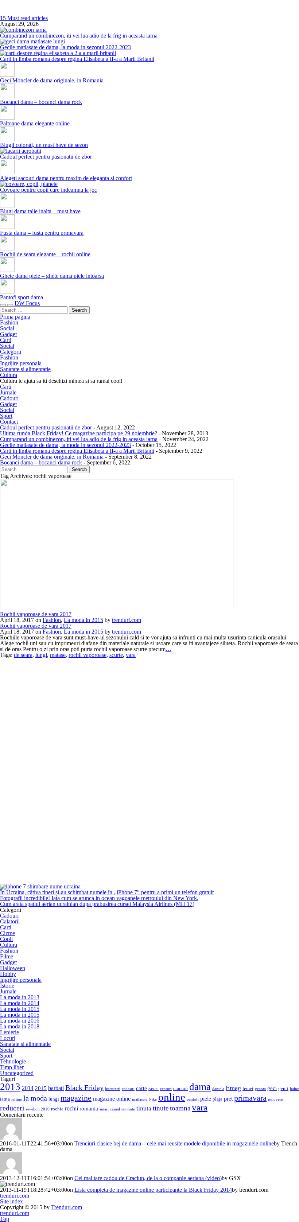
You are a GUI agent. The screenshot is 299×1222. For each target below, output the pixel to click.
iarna (5, 1099)
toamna (180, 1108)
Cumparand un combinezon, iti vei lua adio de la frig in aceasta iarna (79, 35)
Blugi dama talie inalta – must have (40, 211)
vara (131, 655)
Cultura (8, 375)
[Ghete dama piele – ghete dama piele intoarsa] (7, 270)
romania (88, 1109)
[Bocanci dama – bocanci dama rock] (7, 96)
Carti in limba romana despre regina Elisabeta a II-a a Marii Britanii (77, 59)
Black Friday (84, 1087)
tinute (160, 1108)
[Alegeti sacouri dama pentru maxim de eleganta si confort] (7, 172)
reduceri (12, 1108)
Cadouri (9, 398)
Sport (6, 416)
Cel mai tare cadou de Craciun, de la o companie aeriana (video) (148, 1178)
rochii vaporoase (87, 655)
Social (7, 328)
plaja (217, 1099)
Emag (233, 1087)
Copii (6, 939)
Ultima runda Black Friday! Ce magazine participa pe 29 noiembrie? (78, 433)
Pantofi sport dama (21, 297)
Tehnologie (13, 1061)
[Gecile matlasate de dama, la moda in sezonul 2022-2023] (32, 41)
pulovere (275, 1099)
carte (141, 1088)
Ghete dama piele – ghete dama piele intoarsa (52, 276)
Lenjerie (9, 1032)
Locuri (7, 1038)
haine (294, 1089)
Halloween (12, 968)
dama (200, 1086)
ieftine (16, 1099)
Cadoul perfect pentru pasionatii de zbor (46, 156)
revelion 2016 (38, 1109)
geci (272, 1088)
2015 (41, 1088)
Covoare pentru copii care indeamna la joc (48, 190)
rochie (57, 1109)
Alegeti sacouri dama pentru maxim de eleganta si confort (66, 178)
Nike (153, 1099)
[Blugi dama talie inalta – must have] (7, 205)
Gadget (8, 334)
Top (4, 1219)
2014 (28, 1088)
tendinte (128, 1109)
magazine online (112, 1098)
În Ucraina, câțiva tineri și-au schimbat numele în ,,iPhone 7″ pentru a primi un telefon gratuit (107, 892)
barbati (56, 1088)
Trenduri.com (66, 1207)
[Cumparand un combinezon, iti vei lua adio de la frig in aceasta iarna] (23, 30)
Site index (11, 1201)
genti (283, 1088)
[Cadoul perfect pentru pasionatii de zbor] (20, 151)
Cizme (7, 933)
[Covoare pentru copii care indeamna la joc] (29, 184)
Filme (6, 956)
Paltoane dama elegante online (35, 123)
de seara (23, 655)
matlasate (139, 1099)
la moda (35, 1098)
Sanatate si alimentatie (25, 369)
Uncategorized (17, 1073)
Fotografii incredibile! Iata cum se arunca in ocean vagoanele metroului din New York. (99, 898)
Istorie (7, 985)
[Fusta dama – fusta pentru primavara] (7, 227)
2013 (10, 1086)
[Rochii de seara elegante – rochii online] (7, 248)
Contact (9, 422)
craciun (180, 1088)
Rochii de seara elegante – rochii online (45, 254)
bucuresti (112, 1089)
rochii (71, 1108)
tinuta (143, 1108)
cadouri (128, 1089)
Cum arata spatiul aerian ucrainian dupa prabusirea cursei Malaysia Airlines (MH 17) (97, 904)
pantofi (193, 1099)
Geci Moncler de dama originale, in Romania (52, 80)
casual (153, 1089)
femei (247, 1088)
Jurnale (8, 392)
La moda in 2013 (19, 997)
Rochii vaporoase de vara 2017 (35, 614)
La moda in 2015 (83, 620)
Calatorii (10, 921)
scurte (116, 655)
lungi (41, 655)
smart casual (110, 1109)
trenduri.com (149, 3)
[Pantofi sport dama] (7, 291)
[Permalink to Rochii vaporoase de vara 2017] (116, 608)
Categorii (10, 352)
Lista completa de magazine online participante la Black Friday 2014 (153, 1190)
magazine (76, 1097)
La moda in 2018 (19, 1026)
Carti (5, 340)
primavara (250, 1098)
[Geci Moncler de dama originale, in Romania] (7, 74)
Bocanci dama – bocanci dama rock (41, 102)
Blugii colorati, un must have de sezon (44, 145)
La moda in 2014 (19, 1003)
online (171, 1097)
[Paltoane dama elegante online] (7, 117)
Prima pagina (15, 317)
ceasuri (166, 1089)
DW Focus (27, 303)
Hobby (8, 974)
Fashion (9, 322)
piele (205, 1098)
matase (58, 655)
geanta (260, 1089)
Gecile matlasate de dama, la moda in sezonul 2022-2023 (65, 47)
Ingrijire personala (21, 363)
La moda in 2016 (19, 1020)
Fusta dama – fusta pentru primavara (42, 233)
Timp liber (12, 1067)
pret (228, 1098)
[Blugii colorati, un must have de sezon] (7, 139)
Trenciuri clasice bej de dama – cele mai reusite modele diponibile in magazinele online (174, 1143)
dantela (218, 1089)
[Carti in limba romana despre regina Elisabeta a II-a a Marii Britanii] (58, 53)
